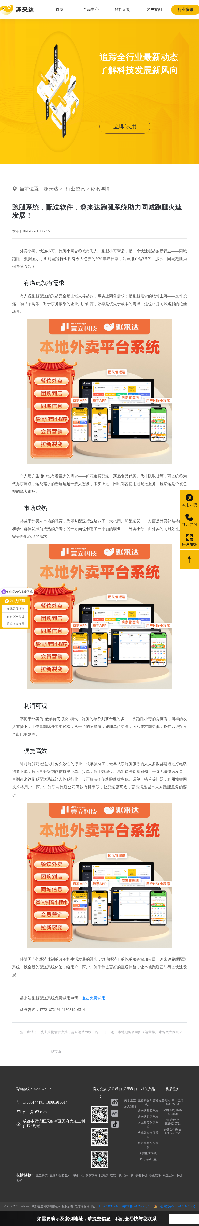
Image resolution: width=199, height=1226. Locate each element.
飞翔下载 (78, 1175)
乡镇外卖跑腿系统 (148, 1135)
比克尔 (104, 1175)
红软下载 (116, 1175)
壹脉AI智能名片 (60, 1175)
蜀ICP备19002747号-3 (136, 1206)
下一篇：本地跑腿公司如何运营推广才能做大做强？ (143, 1032)
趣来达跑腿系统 (148, 1116)
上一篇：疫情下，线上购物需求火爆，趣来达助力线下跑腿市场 (55, 1036)
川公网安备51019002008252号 (176, 1206)
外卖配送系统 (148, 1153)
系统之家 (169, 1175)
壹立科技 (42, 1175)
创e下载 (129, 1175)
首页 (59, 9)
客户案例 (154, 9)
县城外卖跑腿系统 (148, 1125)
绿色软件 (155, 1175)
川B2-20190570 (108, 1206)
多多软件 (92, 1175)
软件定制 (122, 9)
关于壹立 (130, 1100)
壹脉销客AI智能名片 (148, 1102)
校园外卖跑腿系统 (148, 1145)
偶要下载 (141, 1175)
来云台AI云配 (148, 1159)
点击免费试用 (93, 998)
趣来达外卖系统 (148, 1110)
